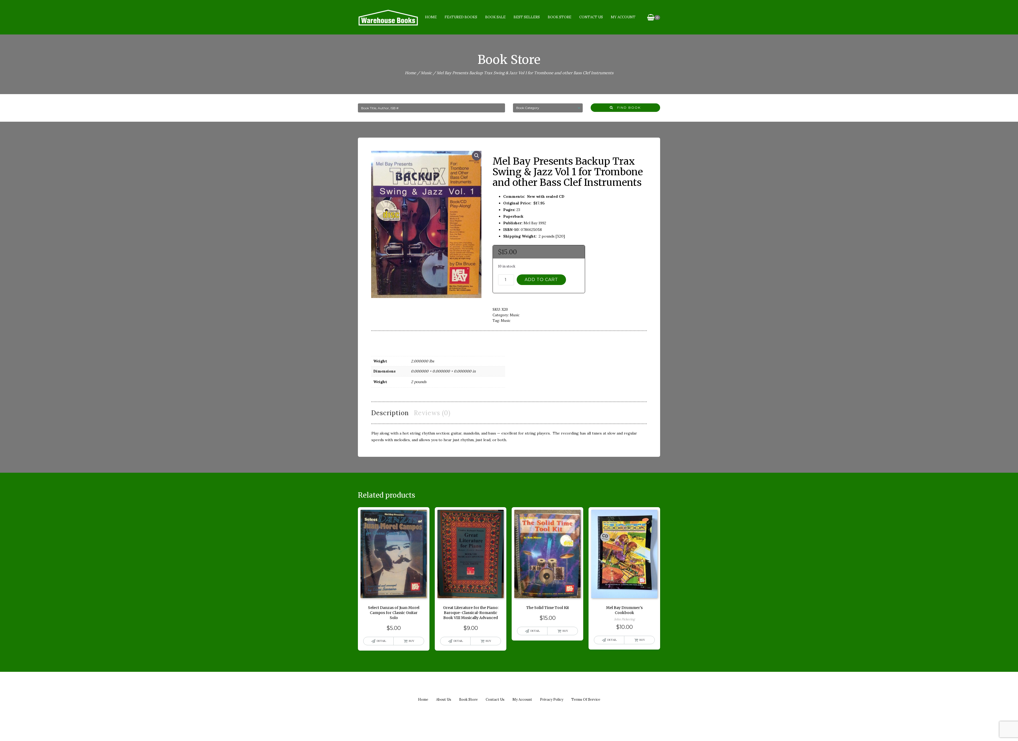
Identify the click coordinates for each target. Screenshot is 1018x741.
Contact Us (591, 17)
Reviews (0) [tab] (432, 413)
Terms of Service (585, 699)
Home (431, 17)
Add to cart (541, 279)
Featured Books (461, 17)
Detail (381, 641)
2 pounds (418, 381)
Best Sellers (527, 17)
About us (443, 699)
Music (426, 72)
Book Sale (495, 17)
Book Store (559, 17)
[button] (476, 155)
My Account (623, 17)
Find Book (627, 107)
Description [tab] (390, 413)
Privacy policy (551, 699)
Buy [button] (411, 641)
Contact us (495, 699)
